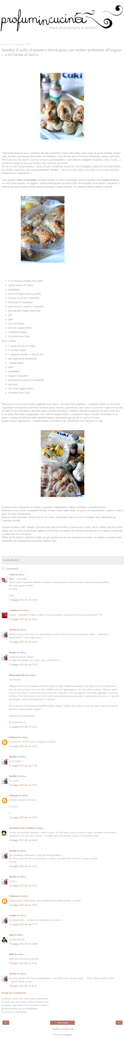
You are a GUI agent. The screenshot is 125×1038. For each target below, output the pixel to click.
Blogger (68, 1034)
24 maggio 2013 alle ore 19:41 (23, 905)
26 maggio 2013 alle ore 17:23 (23, 924)
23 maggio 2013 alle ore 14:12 (23, 619)
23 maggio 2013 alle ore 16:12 (23, 726)
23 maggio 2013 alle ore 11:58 (23, 599)
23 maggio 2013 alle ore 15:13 (23, 664)
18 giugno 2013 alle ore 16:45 (23, 963)
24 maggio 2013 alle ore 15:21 (23, 866)
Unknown (14, 737)
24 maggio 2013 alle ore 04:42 (23, 840)
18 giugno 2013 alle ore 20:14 (23, 986)
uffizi (11, 954)
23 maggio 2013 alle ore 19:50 (23, 817)
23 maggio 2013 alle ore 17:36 (23, 765)
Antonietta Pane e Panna (21, 828)
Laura (12, 574)
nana (11, 934)
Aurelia (12, 629)
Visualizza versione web (63, 1029)
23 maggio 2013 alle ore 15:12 (23, 642)
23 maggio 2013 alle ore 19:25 (23, 785)
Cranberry (14, 610)
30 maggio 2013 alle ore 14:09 (23, 943)
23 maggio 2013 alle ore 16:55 (23, 746)
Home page (62, 1023)
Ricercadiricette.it (18, 675)
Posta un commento (14, 992)
